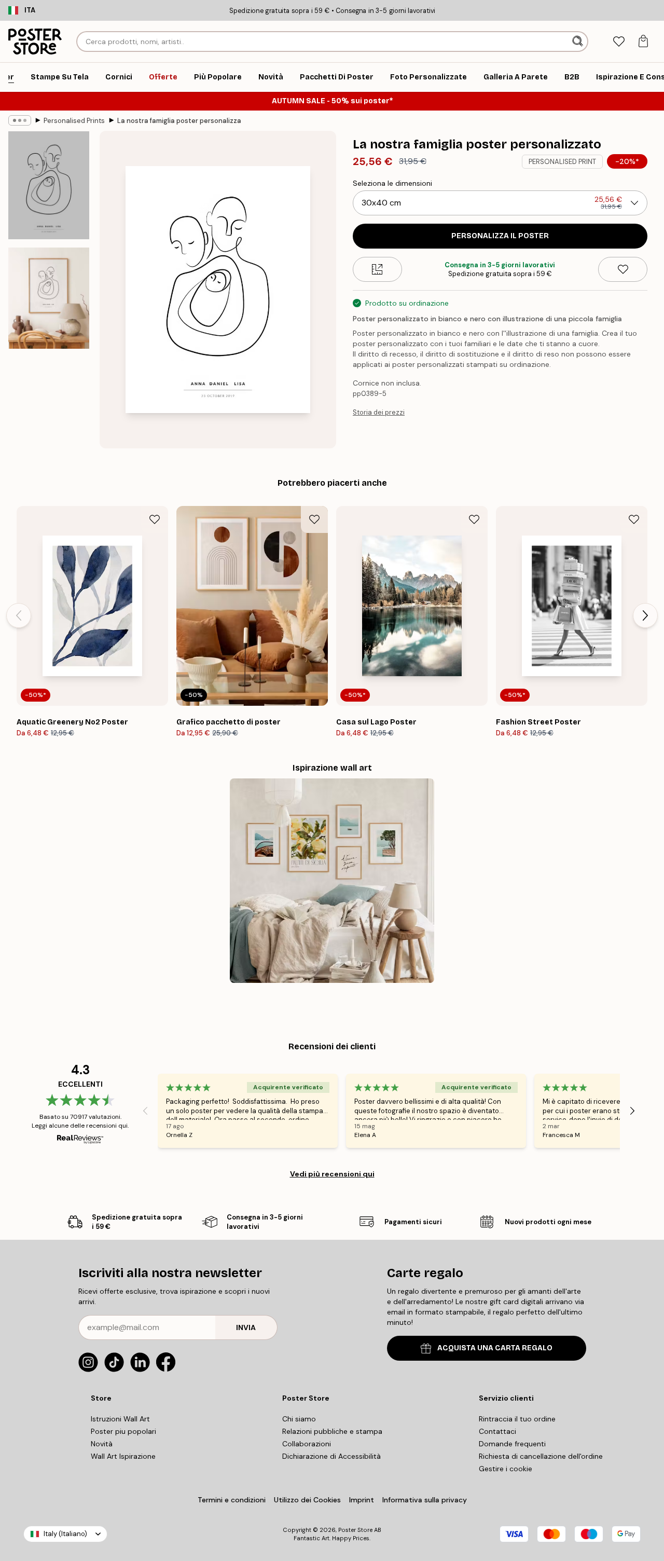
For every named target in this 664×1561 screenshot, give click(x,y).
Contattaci (497, 1431)
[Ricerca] (578, 41)
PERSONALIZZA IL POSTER (500, 235)
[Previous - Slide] (18, 615)
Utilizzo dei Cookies (307, 1499)
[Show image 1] (48, 185)
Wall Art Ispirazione (123, 1456)
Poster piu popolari (123, 1431)
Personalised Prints (74, 120)
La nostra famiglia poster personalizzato (179, 120)
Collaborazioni (306, 1443)
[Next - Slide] (645, 615)
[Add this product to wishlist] (622, 269)
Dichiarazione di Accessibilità (331, 1456)
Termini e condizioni (232, 1499)
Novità (102, 1443)
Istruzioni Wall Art (120, 1418)
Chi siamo (299, 1418)
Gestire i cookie (505, 1468)
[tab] (618, 41)
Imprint (361, 1499)
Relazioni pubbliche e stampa (332, 1431)
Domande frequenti (512, 1443)
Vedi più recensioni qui (332, 1174)
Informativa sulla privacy (424, 1499)
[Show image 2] (48, 298)
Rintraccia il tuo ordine (517, 1418)
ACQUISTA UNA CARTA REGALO (494, 1348)
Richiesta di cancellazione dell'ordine (541, 1456)
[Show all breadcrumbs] (19, 120)
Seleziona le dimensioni (392, 183)
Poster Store (355, 1529)
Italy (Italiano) (65, 1533)
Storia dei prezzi (379, 412)
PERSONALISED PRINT (562, 161)
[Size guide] (377, 269)
